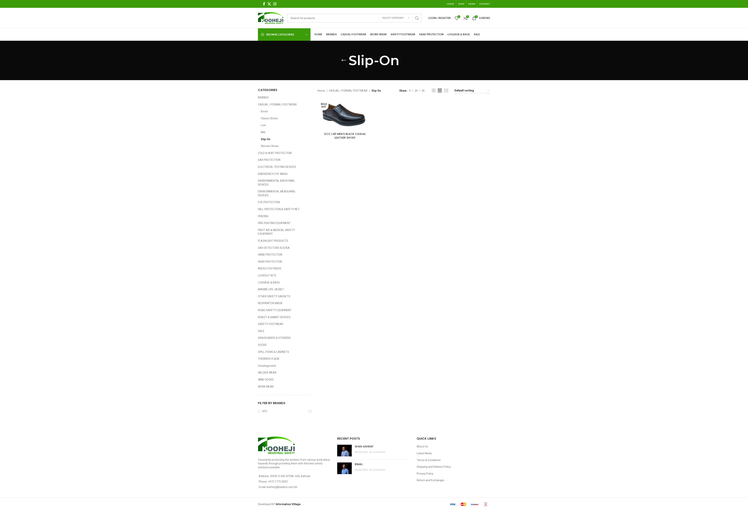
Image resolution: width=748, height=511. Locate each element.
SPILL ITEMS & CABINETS (273, 351)
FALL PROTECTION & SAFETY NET (279, 209)
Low (263, 125)
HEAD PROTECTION (270, 261)
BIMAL (359, 464)
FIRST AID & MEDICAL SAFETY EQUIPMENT (276, 232)
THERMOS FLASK (268, 358)
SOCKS (262, 344)
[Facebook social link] (264, 4)
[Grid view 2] (434, 90)
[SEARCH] (417, 18)
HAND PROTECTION (270, 254)
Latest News (424, 453)
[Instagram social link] (275, 4)
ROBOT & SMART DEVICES (274, 317)
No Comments (377, 452)
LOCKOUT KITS (267, 275)
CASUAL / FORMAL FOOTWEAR (277, 104)
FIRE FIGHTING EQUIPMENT (274, 223)
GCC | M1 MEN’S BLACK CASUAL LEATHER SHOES (345, 136)
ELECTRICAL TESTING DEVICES (277, 166)
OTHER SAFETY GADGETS (274, 296)
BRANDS (263, 97)
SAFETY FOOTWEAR (270, 324)
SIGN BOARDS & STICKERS (274, 337)
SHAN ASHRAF (364, 446)
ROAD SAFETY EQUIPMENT (275, 310)
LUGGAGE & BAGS (269, 282)
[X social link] (269, 4)
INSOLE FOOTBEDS (269, 268)
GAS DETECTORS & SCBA (274, 247)
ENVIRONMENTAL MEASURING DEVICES (276, 193)
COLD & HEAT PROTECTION (275, 153)
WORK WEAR (266, 386)
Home (321, 90)
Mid (263, 132)
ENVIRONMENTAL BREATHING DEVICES (276, 182)
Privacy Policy (425, 473)
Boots (264, 111)
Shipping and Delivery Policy (434, 466)
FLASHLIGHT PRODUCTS (273, 240)
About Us (422, 446)
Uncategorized (267, 365)
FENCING (263, 216)
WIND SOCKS (266, 379)
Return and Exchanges (430, 480)
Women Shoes (270, 146)
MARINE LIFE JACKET (271, 289)
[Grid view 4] (446, 90)
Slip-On (265, 139)
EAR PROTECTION (269, 159)
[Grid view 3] (440, 90)
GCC (264, 411)
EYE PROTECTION (269, 202)
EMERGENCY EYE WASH (273, 173)
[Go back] (344, 60)
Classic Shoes (269, 118)
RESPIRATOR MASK (270, 303)
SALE (261, 331)
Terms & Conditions (429, 460)
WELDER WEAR (267, 372)
